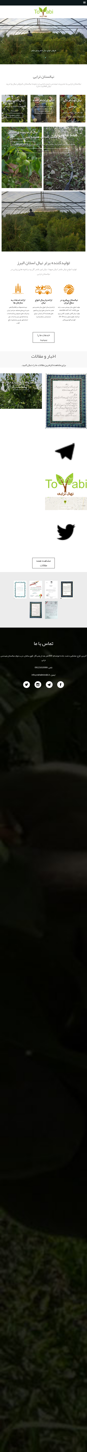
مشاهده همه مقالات (43, 563)
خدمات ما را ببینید (43, 337)
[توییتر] (26, 686)
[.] (51, 590)
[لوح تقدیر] (67, 590)
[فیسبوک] (60, 686)
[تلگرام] (49, 686)
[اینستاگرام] (37, 686)
